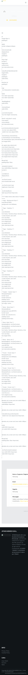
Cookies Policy (6, 652)
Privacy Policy (5, 651)
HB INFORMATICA (21, 673)
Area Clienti (5, 661)
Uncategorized (20, 11)
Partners (4, 663)
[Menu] (25, 2)
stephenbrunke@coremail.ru (20, 484)
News (3, 664)
